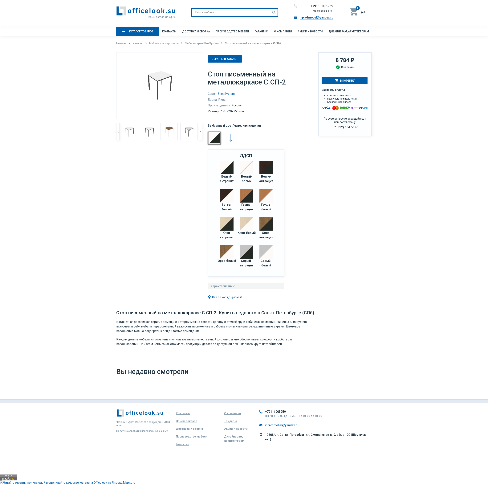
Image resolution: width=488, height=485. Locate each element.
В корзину (347, 80)
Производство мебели (232, 31)
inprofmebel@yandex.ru (316, 17)
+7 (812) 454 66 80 (345, 127)
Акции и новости (310, 31)
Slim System (226, 94)
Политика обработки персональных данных (142, 431)
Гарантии (261, 31)
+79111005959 (321, 6)
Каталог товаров (141, 31)
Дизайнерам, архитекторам (349, 31)
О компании (283, 31)
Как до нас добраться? (227, 297)
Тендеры (230, 421)
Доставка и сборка (196, 31)
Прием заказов (186, 421)
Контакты (169, 31)
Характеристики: (223, 286)
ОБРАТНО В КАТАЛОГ (225, 58)
